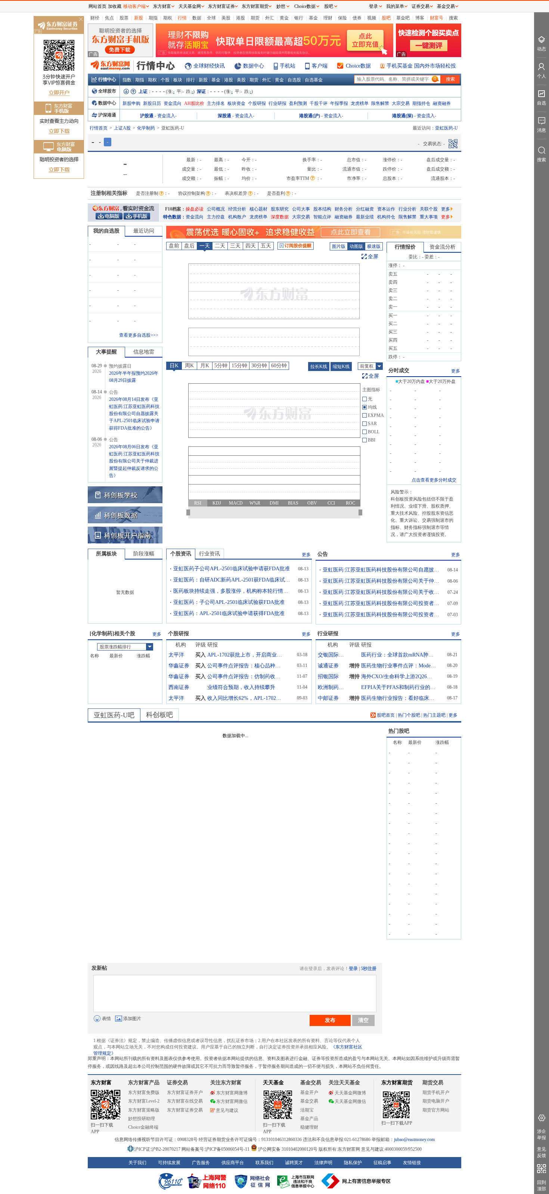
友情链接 (412, 1162)
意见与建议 (227, 1110)
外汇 (269, 18)
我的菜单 (395, 6)
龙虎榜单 (360, 103)
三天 (235, 246)
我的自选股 (106, 231)
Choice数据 (358, 66)
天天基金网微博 (350, 1092)
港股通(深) (402, 115)
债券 (357, 18)
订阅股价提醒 (298, 245)
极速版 (374, 246)
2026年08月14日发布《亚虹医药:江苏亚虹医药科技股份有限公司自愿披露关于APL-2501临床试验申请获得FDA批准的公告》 (134, 414)
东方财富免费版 (143, 1092)
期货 (255, 18)
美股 (225, 18)
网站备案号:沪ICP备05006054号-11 (216, 1149)
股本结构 (322, 209)
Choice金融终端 (143, 1127)
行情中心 (107, 79)
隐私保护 (353, 1162)
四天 (250, 246)
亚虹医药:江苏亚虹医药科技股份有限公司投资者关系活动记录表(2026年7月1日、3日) (382, 614)
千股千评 (319, 103)
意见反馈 (541, 1152)
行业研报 (277, 103)
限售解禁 (380, 103)
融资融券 (442, 103)
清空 (363, 1020)
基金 (313, 18)
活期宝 (307, 1110)
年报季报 (339, 103)
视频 (371, 18)
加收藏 (114, 6)
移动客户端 (134, 6)
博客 (419, 18)
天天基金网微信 (350, 1101)
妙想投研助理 (141, 1118)
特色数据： (174, 216)
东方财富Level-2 (143, 1101)
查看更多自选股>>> (138, 335)
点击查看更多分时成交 (434, 480)
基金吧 (403, 18)
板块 (177, 79)
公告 (322, 554)
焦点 (109, 18)
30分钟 (259, 365)
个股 (165, 79)
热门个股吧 (409, 715)
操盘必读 (195, 209)
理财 (327, 18)
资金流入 (166, 115)
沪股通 (146, 115)
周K (189, 365)
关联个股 (429, 209)
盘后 (189, 246)
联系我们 (264, 1162)
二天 (220, 246)
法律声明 (323, 1162)
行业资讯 (209, 554)
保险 (342, 18)
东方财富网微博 (232, 1092)
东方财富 (101, 1082)
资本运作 (386, 209)
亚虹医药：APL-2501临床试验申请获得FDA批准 (229, 613)
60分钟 (279, 365)
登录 (353, 968)
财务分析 (344, 209)
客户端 (320, 66)
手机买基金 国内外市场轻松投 (421, 66)
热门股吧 (398, 731)
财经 (94, 18)
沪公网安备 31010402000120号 (287, 1149)
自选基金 (314, 79)
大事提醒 (106, 352)
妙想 (280, 6)
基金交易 (309, 1101)
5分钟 (220, 365)
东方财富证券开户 (185, 1092)
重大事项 (429, 216)
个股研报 (257, 103)
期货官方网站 (435, 1110)
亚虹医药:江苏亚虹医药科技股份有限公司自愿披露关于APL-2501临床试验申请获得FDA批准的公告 (382, 570)
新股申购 (131, 103)
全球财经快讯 (209, 66)
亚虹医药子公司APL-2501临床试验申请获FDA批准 (231, 568)
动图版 (356, 246)
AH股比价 (194, 103)
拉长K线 (318, 366)
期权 (167, 18)
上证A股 (122, 128)
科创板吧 (159, 714)
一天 (204, 246)
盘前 (174, 246)
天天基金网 (190, 6)
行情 (182, 18)
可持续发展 (169, 1162)
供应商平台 (232, 1162)
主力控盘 (216, 216)
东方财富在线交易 (185, 1101)
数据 (196, 18)
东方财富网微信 (232, 1101)
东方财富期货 (397, 1082)
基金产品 (309, 1118)
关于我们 (137, 1162)
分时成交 (398, 370)
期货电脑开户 (435, 1101)
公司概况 (216, 209)
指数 (126, 79)
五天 (266, 246)
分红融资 (365, 209)
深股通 (224, 115)
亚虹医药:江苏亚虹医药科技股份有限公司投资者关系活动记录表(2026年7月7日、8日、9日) (382, 603)
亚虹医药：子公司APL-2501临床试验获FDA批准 (229, 602)
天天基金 (273, 1082)
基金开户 (309, 1092)
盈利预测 (298, 103)
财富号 (436, 18)
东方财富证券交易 (185, 1110)
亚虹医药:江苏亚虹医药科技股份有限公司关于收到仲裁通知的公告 (382, 592)
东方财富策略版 (143, 1110)
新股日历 (152, 103)
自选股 (294, 79)
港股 (240, 18)
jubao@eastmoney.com (414, 1139)
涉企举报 (541, 1134)
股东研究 (280, 209)
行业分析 (407, 209)
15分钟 (239, 365)
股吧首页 (385, 715)
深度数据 (280, 216)
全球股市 (107, 91)
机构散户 (237, 216)
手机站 (287, 66)
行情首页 (99, 128)
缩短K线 (341, 366)
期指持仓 (421, 103)
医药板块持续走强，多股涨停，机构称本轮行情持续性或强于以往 (233, 591)
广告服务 (201, 1162)
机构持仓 (386, 216)
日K (174, 365)
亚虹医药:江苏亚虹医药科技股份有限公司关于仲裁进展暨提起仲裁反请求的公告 (382, 581)
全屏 (373, 256)
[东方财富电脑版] (109, 215)
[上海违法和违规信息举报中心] (296, 1180)
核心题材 (258, 209)
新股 (138, 18)
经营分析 (237, 209)
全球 (211, 18)
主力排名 (216, 103)
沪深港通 (107, 115)
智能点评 (322, 216)
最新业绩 (365, 216)
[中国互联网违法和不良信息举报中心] (356, 1180)
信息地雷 (143, 352)
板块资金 (236, 103)
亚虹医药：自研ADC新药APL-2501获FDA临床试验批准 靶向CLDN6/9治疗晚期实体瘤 (233, 580)
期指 (153, 18)
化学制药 (146, 128)
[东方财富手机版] (136, 215)
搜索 (453, 18)
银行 (298, 18)
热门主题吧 (434, 715)
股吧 (386, 18)
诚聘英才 (294, 1162)
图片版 (338, 246)
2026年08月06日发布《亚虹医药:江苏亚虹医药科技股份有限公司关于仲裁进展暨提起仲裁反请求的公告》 (134, 461)
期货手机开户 (435, 1092)
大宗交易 (401, 103)
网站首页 (97, 6)
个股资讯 (180, 554)
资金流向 (173, 103)
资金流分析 (442, 247)
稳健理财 (309, 1127)
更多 (445, 209)
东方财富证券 (221, 6)
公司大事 (301, 209)
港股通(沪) (309, 115)
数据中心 (253, 66)
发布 (330, 1020)
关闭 (80, 20)
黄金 (284, 18)
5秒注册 (368, 968)
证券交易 (420, 6)
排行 (190, 79)
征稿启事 (382, 1162)
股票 (124, 18)
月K (204, 365)
